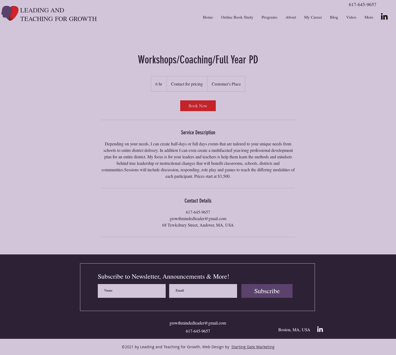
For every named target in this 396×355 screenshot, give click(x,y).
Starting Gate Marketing (253, 346)
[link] (198, 105)
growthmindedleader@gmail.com (197, 323)
